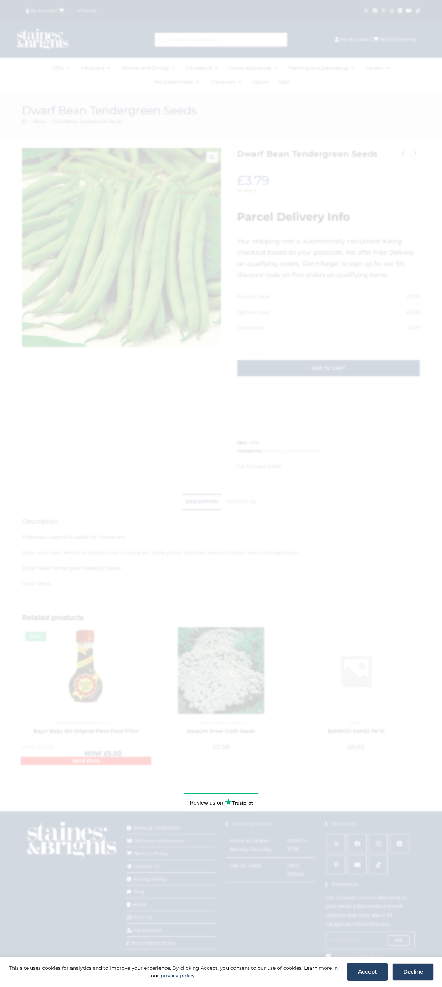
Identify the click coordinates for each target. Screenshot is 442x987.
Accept (367, 971)
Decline (413, 971)
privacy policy (178, 975)
